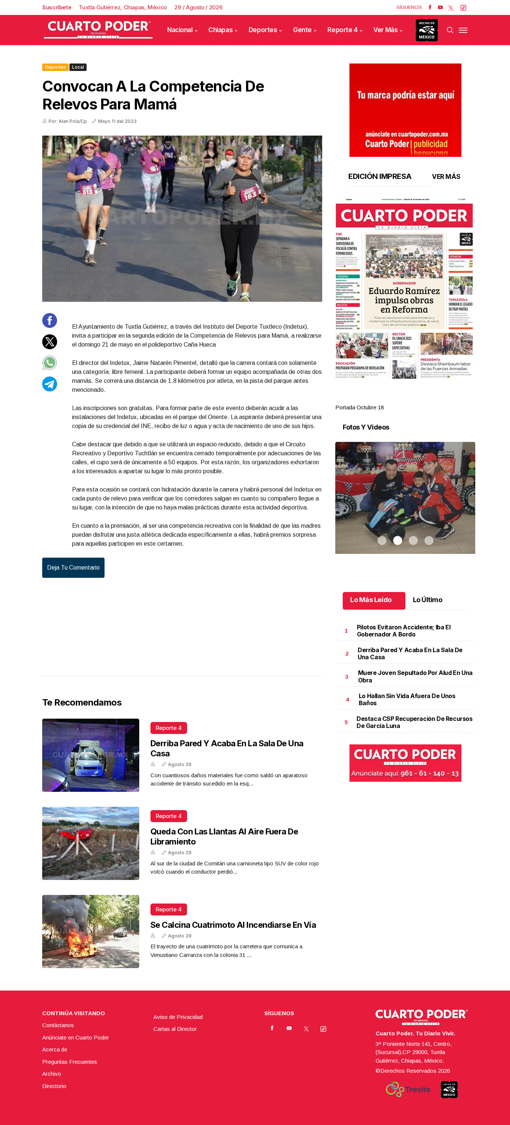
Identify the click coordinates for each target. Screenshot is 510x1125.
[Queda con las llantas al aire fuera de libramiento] (90, 843)
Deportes (263, 30)
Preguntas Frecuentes (69, 1062)
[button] (405, 288)
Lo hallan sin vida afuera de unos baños (407, 699)
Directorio (54, 1086)
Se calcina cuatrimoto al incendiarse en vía (233, 925)
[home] (98, 30)
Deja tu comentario (73, 567)
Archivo (51, 1073)
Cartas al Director (175, 1029)
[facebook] (429, 7)
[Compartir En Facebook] (49, 325)
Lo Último (427, 600)
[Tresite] (408, 1089)
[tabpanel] (405, 305)
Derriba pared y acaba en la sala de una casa (410, 653)
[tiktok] (463, 7)
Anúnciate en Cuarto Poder (75, 1037)
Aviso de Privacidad (178, 1017)
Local (78, 67)
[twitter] (450, 7)
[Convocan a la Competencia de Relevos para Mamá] (182, 219)
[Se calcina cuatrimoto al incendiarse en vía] (90, 931)
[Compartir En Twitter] (49, 346)
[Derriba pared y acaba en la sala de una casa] (90, 755)
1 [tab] (381, 398)
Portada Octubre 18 (359, 407)
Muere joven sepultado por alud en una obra (415, 676)
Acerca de (54, 1049)
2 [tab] (397, 398)
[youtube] (440, 7)
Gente (302, 30)
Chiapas (220, 30)
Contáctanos (58, 1025)
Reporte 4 (342, 30)
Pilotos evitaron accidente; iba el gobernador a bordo (403, 630)
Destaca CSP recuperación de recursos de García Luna (415, 722)
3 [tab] (413, 398)
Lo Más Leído (371, 600)
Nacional (180, 30)
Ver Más (385, 30)
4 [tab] (429, 398)
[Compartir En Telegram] (49, 389)
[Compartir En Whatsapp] (49, 368)
